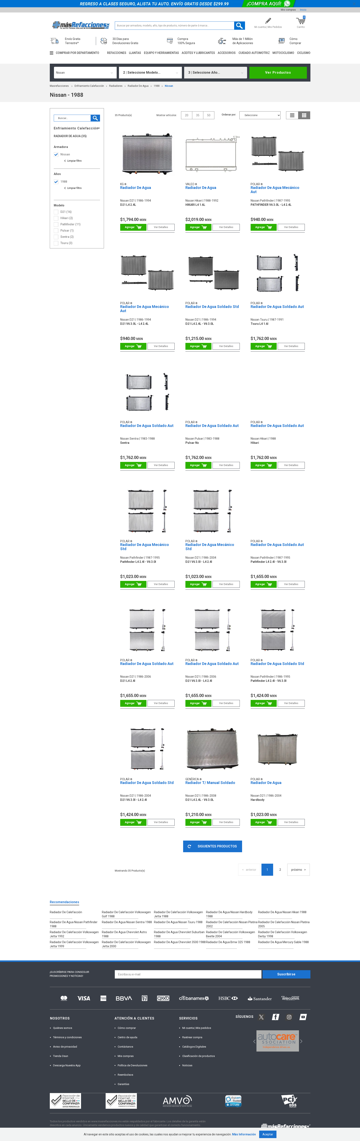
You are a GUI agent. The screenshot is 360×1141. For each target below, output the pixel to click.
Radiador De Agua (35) (70, 136)
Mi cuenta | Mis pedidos (196, 1027)
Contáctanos (125, 1046)
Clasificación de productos (198, 1056)
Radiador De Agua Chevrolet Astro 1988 (124, 934)
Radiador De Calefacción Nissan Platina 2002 (232, 924)
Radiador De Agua (138, 85)
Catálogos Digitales (194, 1046)
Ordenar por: (229, 114)
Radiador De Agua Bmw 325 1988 (228, 942)
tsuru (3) (66, 243)
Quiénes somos (62, 1027)
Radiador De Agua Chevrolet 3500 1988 (180, 942)
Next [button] (300, 1041)
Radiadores (115, 85)
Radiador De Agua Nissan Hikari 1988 (282, 912)
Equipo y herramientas (161, 53)
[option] (278, 1041)
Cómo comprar (127, 1027)
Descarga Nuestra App (67, 1065)
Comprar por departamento (77, 53)
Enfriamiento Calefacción (89, 85)
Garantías (123, 1084)
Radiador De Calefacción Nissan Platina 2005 (284, 924)
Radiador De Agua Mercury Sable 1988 (283, 942)
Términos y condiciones (67, 1037)
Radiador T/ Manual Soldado (210, 782)
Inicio (303, 9)
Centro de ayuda (127, 1037)
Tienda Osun (60, 1056)
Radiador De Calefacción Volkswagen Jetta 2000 (126, 944)
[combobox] (85, 72)
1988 (157, 85)
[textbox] (180, 25)
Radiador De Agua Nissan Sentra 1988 (127, 922)
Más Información (244, 1134)
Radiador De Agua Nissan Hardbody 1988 (229, 914)
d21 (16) (66, 211)
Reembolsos (125, 1074)
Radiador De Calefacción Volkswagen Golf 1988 (126, 914)
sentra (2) (67, 236)
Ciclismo (303, 53)
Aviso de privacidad (65, 1046)
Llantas (135, 53)
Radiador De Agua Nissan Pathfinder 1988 (74, 924)
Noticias (187, 1065)
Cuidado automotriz (254, 53)
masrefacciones (59, 85)
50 (208, 115)
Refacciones (116, 53)
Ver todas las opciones (73, 161)
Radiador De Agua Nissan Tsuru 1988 (178, 922)
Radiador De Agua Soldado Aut (277, 306)
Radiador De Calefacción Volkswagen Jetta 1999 (74, 944)
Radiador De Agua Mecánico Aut (275, 189)
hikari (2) (66, 218)
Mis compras (288, 9)
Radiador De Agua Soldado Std (212, 306)
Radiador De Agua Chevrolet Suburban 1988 (179, 934)
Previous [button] (253, 1041)
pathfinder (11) (70, 224)
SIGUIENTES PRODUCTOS (217, 846)
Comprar (133, 227)
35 (197, 115)
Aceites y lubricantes (198, 53)
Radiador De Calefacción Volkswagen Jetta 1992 (74, 934)
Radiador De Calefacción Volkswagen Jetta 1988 (178, 914)
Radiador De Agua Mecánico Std (144, 546)
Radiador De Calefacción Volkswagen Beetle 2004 (230, 934)
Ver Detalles (161, 227)
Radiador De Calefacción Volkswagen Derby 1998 (282, 934)
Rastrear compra (192, 1037)
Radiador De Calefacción (66, 912)
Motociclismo (283, 53)
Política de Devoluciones (132, 1065)
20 (186, 115)
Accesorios (227, 53)
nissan (169, 85)
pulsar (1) (67, 230)
